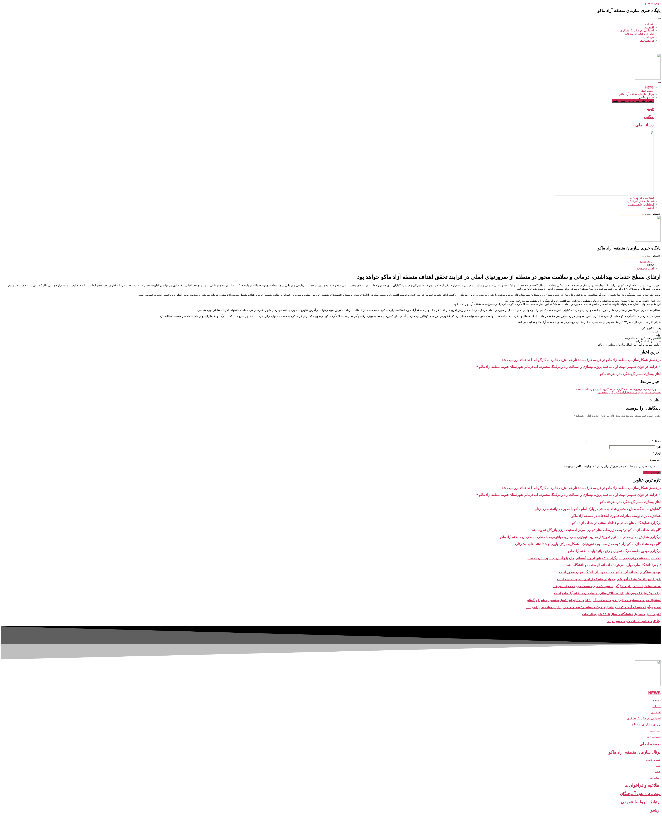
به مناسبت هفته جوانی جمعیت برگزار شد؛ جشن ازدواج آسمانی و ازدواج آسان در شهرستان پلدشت (594, 558)
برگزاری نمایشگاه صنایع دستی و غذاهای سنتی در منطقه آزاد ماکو (616, 523)
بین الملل (655, 730)
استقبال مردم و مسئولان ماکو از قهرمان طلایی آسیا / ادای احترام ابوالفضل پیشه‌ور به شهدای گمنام (594, 600)
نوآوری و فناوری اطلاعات (646, 724)
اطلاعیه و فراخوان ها (642, 785)
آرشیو (656, 810)
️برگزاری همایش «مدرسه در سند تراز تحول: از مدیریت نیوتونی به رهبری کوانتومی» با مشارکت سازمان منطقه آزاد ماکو (580, 537)
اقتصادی (656, 712)
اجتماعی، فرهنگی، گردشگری (644, 718)
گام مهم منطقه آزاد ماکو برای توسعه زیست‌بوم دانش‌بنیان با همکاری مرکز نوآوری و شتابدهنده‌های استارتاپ (588, 544)
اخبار (651, 268)
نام (658, 446)
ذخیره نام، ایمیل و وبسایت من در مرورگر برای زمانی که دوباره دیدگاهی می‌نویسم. (609, 466)
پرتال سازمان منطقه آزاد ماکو (635, 752)
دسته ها (656, 700)
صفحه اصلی (650, 743)
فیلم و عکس (653, 759)
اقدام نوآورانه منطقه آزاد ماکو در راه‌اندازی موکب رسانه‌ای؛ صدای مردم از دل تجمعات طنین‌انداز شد (593, 607)
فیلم (650, 108)
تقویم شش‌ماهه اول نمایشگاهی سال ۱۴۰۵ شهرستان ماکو (621, 614)
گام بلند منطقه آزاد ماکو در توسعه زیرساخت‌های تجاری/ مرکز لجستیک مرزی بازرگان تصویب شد (596, 530)
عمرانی (656, 706)
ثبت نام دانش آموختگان (640, 793)
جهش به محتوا (652, 3)
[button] (331, 328)
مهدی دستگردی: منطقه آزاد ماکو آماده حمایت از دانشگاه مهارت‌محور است (610, 572)
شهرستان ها (654, 736)
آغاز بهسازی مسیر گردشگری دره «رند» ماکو (630, 374)
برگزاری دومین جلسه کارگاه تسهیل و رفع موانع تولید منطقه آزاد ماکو (614, 551)
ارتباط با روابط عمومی (641, 801)
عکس (649, 116)
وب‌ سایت (655, 459)
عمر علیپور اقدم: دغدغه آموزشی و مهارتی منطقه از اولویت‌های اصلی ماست (609, 579)
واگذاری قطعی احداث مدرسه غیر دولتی (634, 621)
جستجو (657, 213)
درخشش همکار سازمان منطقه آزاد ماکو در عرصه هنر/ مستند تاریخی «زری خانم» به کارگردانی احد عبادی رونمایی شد (581, 360)
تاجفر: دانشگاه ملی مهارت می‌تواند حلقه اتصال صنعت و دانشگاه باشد (613, 565)
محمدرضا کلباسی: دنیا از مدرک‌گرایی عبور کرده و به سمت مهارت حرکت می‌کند (607, 586)
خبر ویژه (642, 268)
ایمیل (657, 453)
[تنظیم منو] (659, 18)
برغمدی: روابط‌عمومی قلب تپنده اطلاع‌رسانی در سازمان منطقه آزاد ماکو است (607, 593)
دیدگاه (656, 440)
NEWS (654, 692)
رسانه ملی (644, 124)
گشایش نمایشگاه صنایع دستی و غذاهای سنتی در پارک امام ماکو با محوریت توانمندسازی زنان (598, 509)
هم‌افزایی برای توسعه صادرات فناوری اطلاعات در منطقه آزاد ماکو (616, 516)
